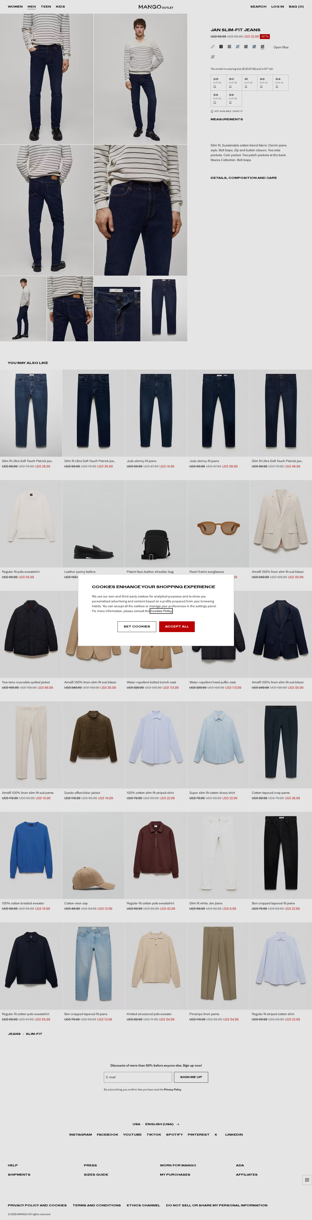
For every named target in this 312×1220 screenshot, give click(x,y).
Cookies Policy (161, 611)
